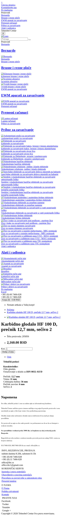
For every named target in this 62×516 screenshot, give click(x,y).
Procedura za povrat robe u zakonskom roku (22, 478)
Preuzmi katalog (9, 481)
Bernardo (5, 15)
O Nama (5, 488)
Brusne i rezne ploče (10, 18)
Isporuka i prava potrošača (14, 471)
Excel (3, 292)
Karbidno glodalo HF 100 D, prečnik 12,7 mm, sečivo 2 (32, 312)
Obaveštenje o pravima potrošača (17, 475)
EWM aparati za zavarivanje (14, 20)
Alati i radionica (8, 28)
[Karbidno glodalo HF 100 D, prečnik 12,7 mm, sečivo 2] (33, 317)
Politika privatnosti (10, 491)
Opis (9, 357)
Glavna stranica (8, 5)
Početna (10, 309)
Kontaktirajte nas (9, 7)
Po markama (7, 10)
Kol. (3, 348)
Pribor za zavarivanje (10, 25)
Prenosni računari (9, 23)
